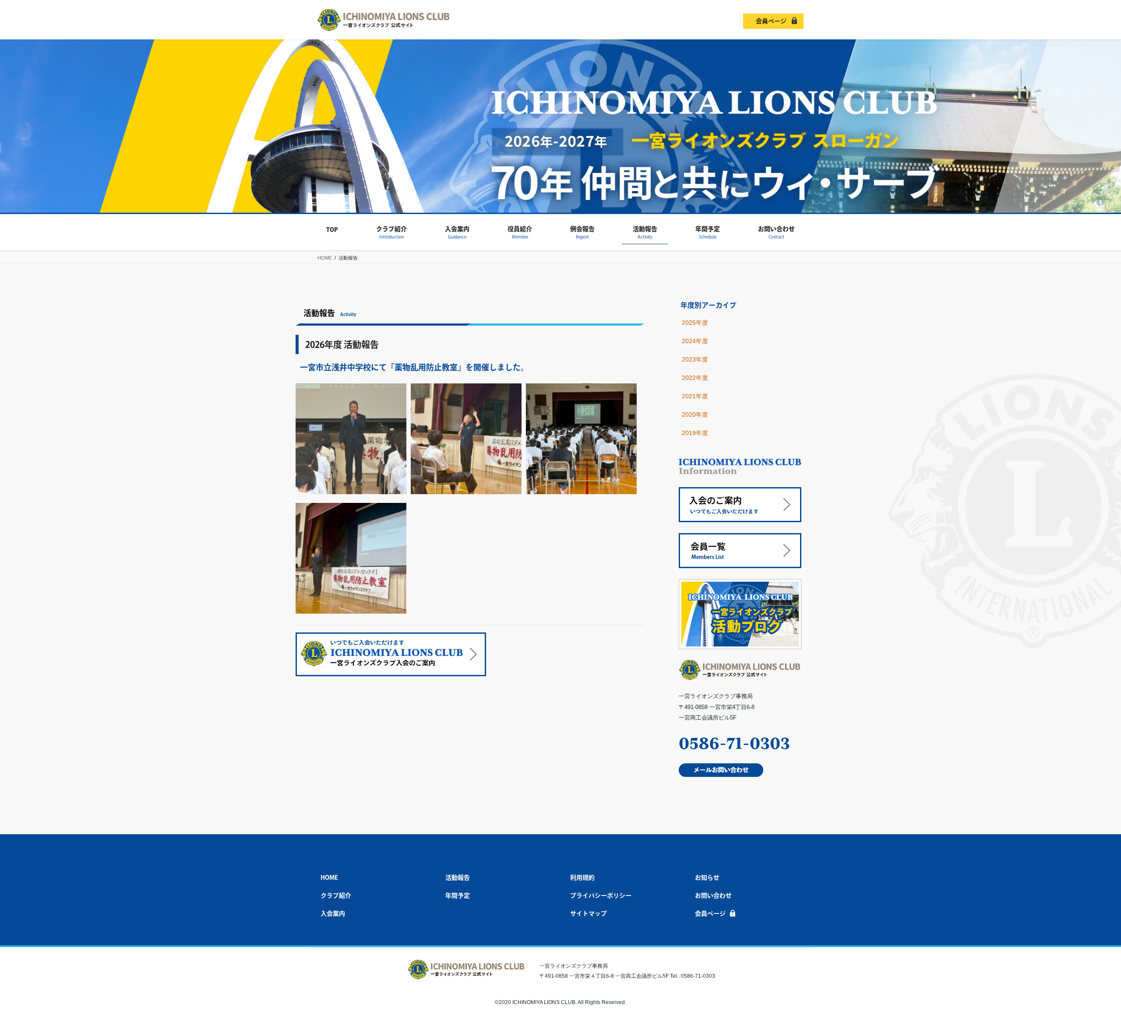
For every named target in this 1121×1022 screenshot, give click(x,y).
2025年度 (695, 322)
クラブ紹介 (336, 895)
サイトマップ (588, 913)
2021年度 (695, 396)
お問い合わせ (713, 895)
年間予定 (457, 895)
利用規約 (582, 877)
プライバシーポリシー (600, 895)
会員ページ (771, 21)
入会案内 (333, 913)
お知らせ (707, 877)
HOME (329, 877)
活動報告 (457, 877)
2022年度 (695, 377)
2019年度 (695, 432)
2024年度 (695, 340)
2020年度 (695, 414)
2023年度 (695, 359)
